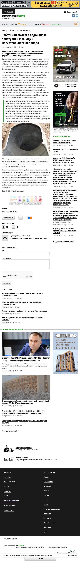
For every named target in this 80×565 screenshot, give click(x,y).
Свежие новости (62, 136)
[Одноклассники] (31, 218)
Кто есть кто (48, 481)
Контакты (47, 518)
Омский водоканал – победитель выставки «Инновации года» (24, 311)
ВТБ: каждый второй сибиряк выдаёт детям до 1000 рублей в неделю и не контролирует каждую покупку (23, 412)
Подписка (47, 527)
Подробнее (48, 555)
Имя (3, 251)
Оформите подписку (24, 448)
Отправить (6, 283)
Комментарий (6, 258)
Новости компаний (12, 329)
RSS (45, 532)
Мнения (46, 491)
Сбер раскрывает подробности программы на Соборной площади (24, 422)
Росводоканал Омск (10, 211)
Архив (46, 504)
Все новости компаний (9, 431)
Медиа (46, 477)
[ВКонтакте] (29, 218)
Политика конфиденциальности (57, 547)
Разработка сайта (62, 553)
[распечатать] (20, 219)
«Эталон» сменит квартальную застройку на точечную (64, 142)
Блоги (46, 500)
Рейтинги (47, 495)
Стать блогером (50, 523)
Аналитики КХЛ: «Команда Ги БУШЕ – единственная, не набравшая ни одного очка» (64, 160)
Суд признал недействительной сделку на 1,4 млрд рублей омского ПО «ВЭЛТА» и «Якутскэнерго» (25, 402)
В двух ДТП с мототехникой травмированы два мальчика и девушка (64, 231)
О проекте (47, 514)
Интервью (47, 486)
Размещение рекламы (52, 509)
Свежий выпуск (49, 472)
